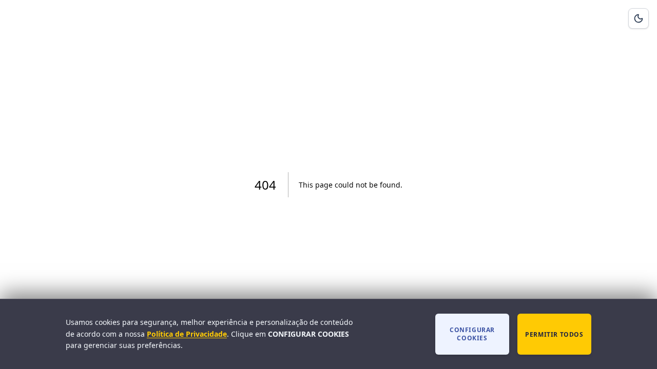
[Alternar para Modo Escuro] (638, 18)
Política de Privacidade (187, 334)
